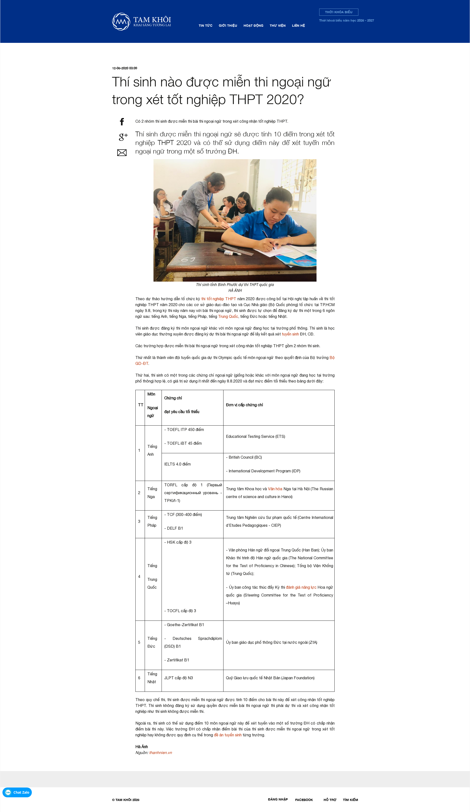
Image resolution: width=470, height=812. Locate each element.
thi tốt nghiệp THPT (218, 299)
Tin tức (205, 25)
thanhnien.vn (160, 752)
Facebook (304, 800)
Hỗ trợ (330, 800)
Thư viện (278, 25)
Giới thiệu (228, 25)
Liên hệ (298, 25)
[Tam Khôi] (149, 21)
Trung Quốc (228, 316)
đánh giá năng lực (301, 587)
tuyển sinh (290, 334)
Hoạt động (253, 25)
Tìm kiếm (350, 800)
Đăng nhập (278, 799)
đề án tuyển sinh (228, 735)
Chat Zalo (21, 792)
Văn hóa (275, 489)
